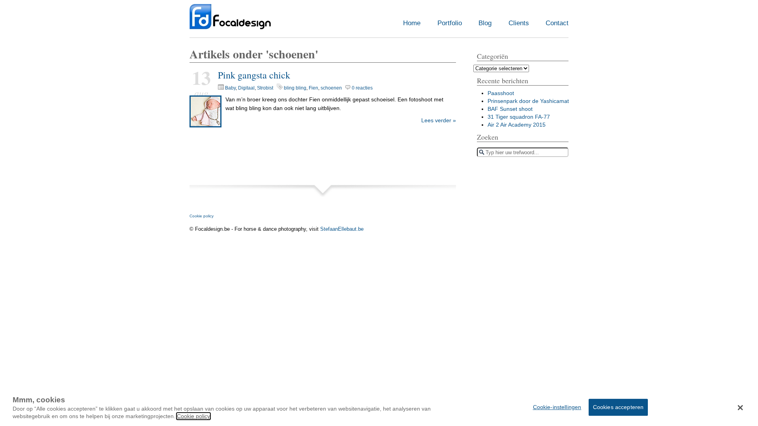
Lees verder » (438, 120)
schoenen (331, 88)
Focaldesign (230, 20)
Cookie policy (202, 216)
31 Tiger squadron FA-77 (519, 117)
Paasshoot (501, 93)
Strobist (265, 88)
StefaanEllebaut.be (342, 229)
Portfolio (449, 23)
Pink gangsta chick (254, 75)
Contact (557, 23)
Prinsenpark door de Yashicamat (528, 101)
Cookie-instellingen (557, 407)
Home (411, 23)
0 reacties (362, 88)
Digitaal (246, 88)
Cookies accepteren (618, 407)
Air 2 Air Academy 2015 (517, 124)
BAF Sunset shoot (510, 109)
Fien (313, 88)
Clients (518, 23)
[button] (740, 407)
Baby (230, 88)
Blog (485, 23)
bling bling (295, 88)
